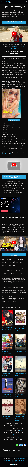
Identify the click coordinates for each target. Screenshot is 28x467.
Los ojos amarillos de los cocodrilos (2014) (20, 328)
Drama (15, 152)
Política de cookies (20, 458)
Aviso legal (17, 460)
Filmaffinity (10, 434)
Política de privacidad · (9, 460)
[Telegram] (20, 445)
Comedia (9, 152)
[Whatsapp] (17, 445)
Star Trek (12, 154)
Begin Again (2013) (20, 351)
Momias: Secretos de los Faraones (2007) (20, 418)
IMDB (20, 430)
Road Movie (5, 154)
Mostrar (18, 450)
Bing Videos (9, 441)
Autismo (20, 152)
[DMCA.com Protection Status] (14, 465)
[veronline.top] (6, 2)
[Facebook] (25, 445)
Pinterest (16, 437)
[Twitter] (22, 445)
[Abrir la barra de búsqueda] (22, 2)
